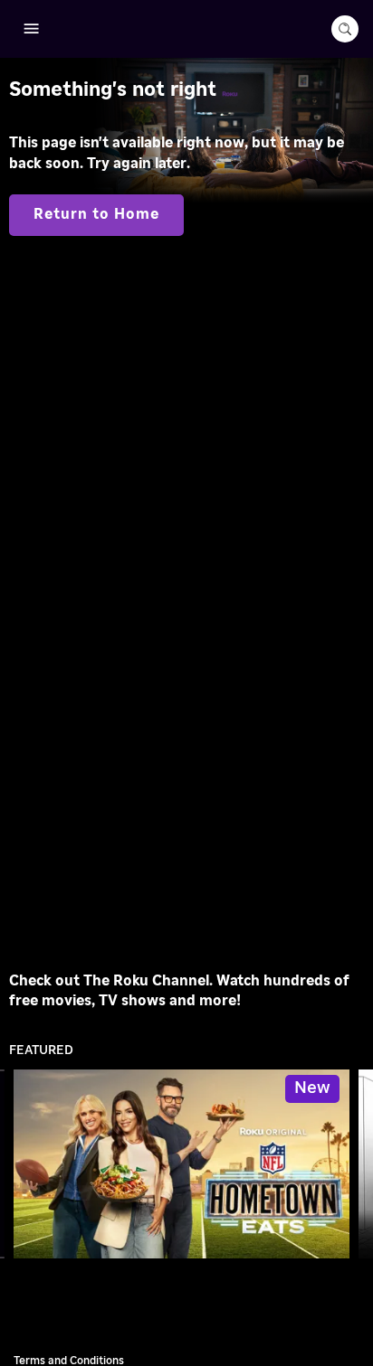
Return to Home (96, 214)
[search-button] (345, 28)
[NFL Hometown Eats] (181, 1163)
